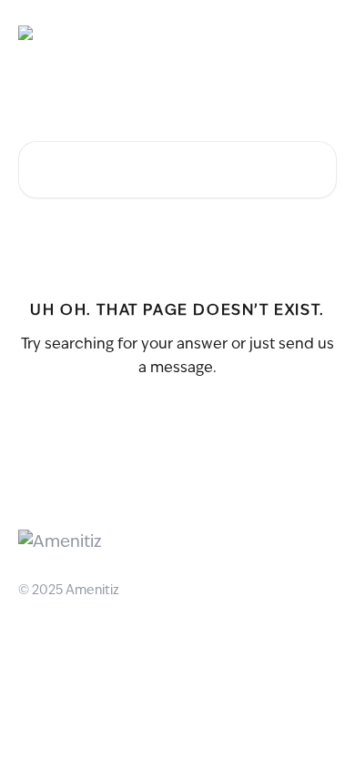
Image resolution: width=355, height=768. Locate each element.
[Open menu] (320, 33)
